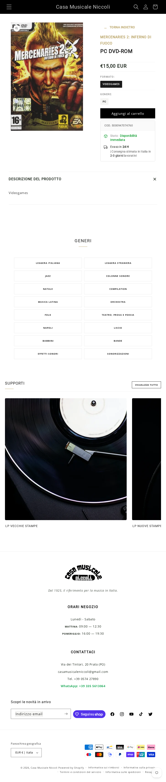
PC (104, 101)
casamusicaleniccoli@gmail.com (83, 672)
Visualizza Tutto (146, 384)
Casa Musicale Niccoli (44, 767)
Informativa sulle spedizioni (123, 772)
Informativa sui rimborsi (103, 767)
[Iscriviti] (66, 714)
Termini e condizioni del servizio (80, 772)
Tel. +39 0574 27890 (82, 679)
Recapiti (150, 772)
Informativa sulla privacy (139, 767)
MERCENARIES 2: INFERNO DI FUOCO (125, 40)
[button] (9, 7)
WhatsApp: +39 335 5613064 (83, 686)
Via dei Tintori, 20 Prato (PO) (83, 664)
